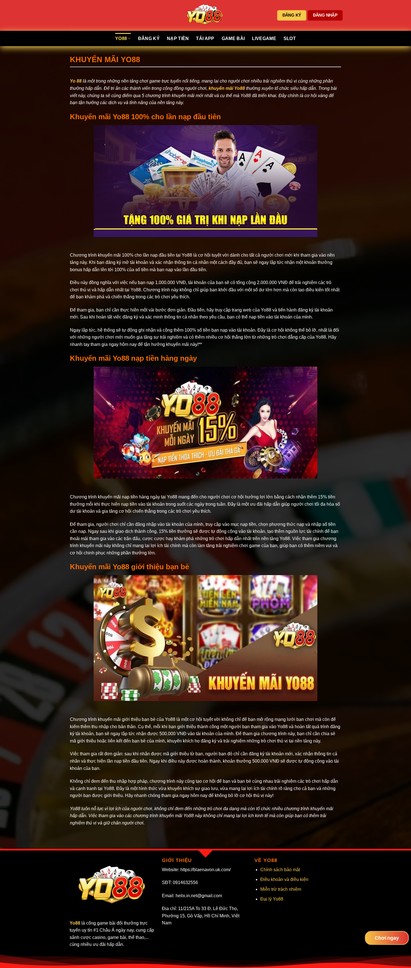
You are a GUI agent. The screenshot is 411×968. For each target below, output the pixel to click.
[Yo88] (205, 15)
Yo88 (121, 38)
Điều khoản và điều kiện (284, 879)
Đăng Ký (149, 38)
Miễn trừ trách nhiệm (280, 889)
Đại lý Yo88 (271, 899)
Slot (290, 38)
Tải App (205, 38)
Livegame (264, 38)
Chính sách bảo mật (280, 869)
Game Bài (233, 38)
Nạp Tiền (178, 38)
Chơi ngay (386, 938)
